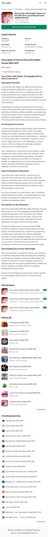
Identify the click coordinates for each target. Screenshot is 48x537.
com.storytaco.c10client (34, 47)
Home (3, 9)
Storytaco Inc (24, 22)
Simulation (19, 9)
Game (10, 9)
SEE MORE (41, 409)
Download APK (25, 27)
